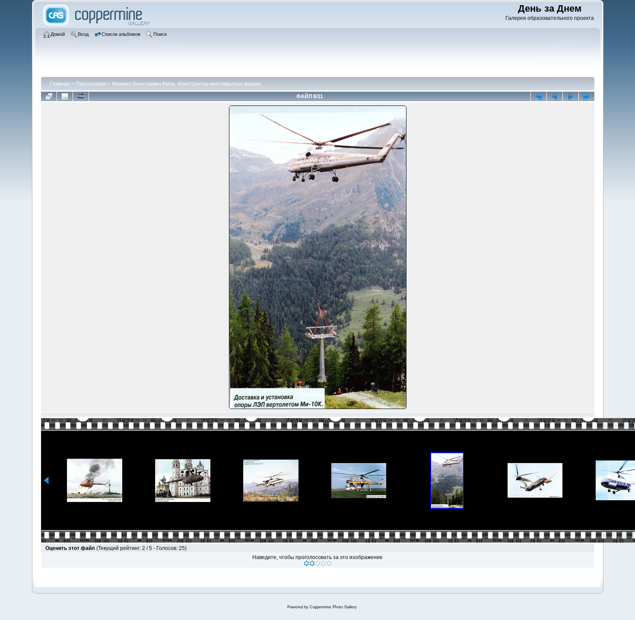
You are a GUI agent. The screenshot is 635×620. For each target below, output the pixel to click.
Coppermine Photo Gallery (333, 607)
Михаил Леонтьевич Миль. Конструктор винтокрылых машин (186, 84)
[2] (312, 563)
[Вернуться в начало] (538, 96)
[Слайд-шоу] (81, 96)
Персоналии (91, 84)
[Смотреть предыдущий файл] (554, 96)
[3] (318, 563)
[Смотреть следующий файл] (570, 96)
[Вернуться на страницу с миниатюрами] (49, 96)
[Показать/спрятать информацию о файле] (65, 96)
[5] (329, 563)
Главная (60, 84)
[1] (306, 563)
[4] (323, 563)
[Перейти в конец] (586, 96)
